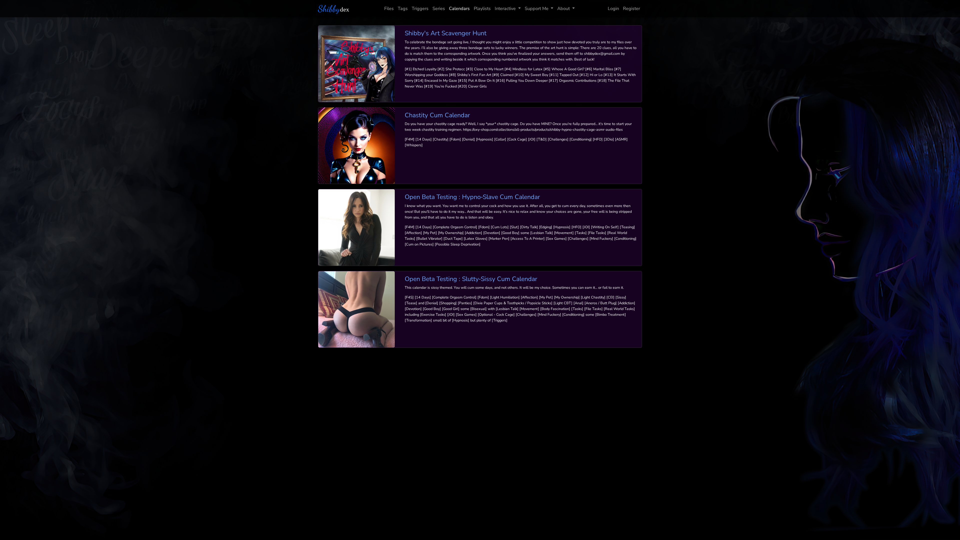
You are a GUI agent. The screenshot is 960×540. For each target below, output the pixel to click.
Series (438, 9)
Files (389, 9)
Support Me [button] (536, 9)
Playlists (482, 9)
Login (613, 9)
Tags (403, 9)
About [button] (563, 9)
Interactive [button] (505, 9)
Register (631, 9)
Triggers (420, 9)
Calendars (459, 9)
